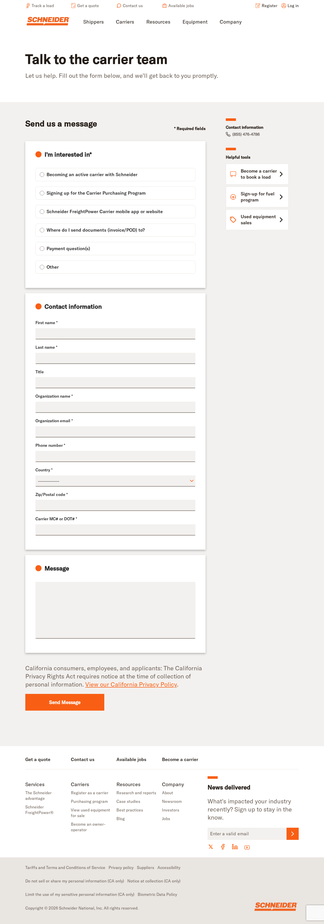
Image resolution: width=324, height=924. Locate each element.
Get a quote (88, 5)
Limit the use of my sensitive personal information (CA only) (79, 894)
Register (269, 5)
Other (53, 267)
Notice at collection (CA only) (153, 880)
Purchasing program (89, 801)
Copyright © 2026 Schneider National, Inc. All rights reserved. (81, 908)
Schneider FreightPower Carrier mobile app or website (105, 211)
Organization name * (54, 396)
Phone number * (50, 445)
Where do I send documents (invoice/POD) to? (96, 230)
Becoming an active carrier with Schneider (92, 174)
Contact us (133, 5)
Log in (293, 5)
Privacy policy (121, 867)
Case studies (128, 801)
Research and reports (136, 792)
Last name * (46, 347)
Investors (170, 809)
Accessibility (168, 867)
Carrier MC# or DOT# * (56, 518)
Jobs (166, 818)
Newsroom (172, 801)
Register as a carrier (89, 792)
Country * (44, 469)
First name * (46, 322)
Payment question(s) (68, 248)
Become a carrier (180, 759)
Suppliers (145, 867)
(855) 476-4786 (246, 134)
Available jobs (181, 5)
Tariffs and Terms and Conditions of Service (65, 867)
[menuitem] (93, 22)
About (167, 792)
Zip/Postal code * (51, 494)
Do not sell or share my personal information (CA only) (74, 880)
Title (39, 371)
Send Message (64, 702)
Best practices (129, 809)
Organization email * (54, 420)
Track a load (43, 5)
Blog (120, 818)
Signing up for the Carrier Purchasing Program (96, 193)
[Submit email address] (293, 834)
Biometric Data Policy (157, 894)
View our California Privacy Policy (131, 684)
